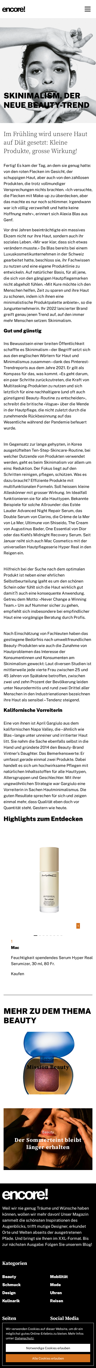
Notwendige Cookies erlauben (48, 1348)
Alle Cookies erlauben (48, 1358)
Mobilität (59, 1276)
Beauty (9, 1276)
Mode (55, 1284)
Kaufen (17, 973)
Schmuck (11, 1284)
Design (9, 1292)
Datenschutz (24, 1338)
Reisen (56, 1300)
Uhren (56, 1292)
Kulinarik (11, 1300)
